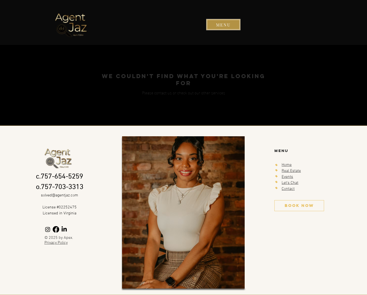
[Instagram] (47, 229)
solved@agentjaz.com (59, 195)
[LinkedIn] (64, 229)
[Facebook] (56, 229)
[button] (223, 24)
